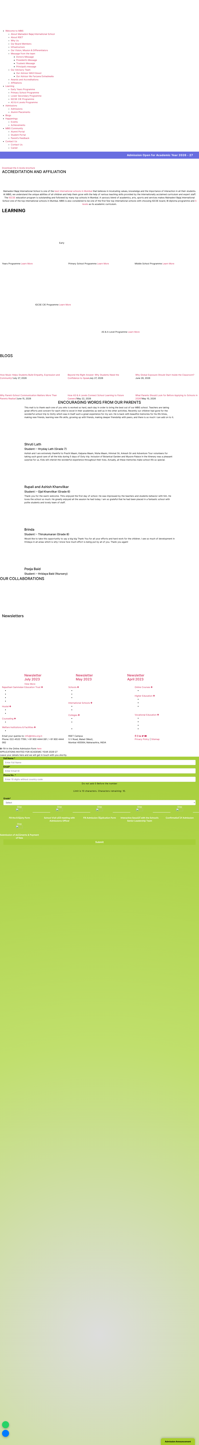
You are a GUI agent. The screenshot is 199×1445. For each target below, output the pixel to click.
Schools (72, 687)
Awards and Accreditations (24, 79)
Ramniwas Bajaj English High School (92, 697)
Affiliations (16, 82)
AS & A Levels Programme (24, 102)
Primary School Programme (25, 92)
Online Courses (143, 687)
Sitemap (155, 739)
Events (14, 121)
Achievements (18, 125)
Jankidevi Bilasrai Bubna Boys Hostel (26, 713)
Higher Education (144, 695)
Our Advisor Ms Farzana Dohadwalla (35, 76)
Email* (6, 766)
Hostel (5, 706)
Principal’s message (26, 66)
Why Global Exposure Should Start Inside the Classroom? (164, 374)
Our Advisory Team (20, 69)
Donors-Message (25, 56)
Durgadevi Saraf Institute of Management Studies (165, 699)
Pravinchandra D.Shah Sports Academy (27, 730)
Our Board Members (21, 43)
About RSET (17, 37)
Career (14, 147)
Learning (9, 86)
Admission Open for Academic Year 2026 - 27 (54, 155)
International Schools (79, 702)
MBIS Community (14, 128)
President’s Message (26, 60)
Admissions (11, 105)
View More (29, 684)
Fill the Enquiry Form (14, 346)
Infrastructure (18, 47)
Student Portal (18, 134)
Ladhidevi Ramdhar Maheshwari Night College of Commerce (99, 723)
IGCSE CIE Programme (22, 99)
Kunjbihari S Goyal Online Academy (158, 690)
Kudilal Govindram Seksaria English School (95, 694)
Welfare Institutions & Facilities (18, 727)
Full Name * (9, 758)
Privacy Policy (142, 739)
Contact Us (11, 141)
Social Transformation (18, 694)
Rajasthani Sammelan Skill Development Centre (164, 725)
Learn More (27, 263)
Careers (11, 701)
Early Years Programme (23, 89)
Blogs (8, 115)
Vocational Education (146, 714)
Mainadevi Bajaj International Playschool (94, 709)
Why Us (15, 40)
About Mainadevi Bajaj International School (33, 34)
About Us (12, 690)
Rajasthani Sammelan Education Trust (21, 687)
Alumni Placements (20, 112)
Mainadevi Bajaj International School (92, 706)
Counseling (8, 718)
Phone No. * (9, 775)
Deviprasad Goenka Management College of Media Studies (166, 708)
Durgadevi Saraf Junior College (90, 728)
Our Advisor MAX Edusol (28, 73)
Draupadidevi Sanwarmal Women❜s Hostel (28, 709)
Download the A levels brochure (18, 168)
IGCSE (12, 197)
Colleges (73, 715)
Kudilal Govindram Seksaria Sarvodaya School (97, 690)
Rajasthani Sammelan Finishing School (159, 718)
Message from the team (23, 53)
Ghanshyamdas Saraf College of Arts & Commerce (100, 718)
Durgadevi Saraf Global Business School (160, 702)
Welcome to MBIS (14, 30)
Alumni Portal (18, 131)
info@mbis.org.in (33, 736)
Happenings (11, 118)
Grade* (7, 798)
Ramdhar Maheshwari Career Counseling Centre (32, 721)
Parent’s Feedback (20, 138)
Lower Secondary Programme (26, 95)
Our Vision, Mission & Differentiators (29, 50)
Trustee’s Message (25, 63)
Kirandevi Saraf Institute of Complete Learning (164, 728)
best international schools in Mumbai (73, 191)
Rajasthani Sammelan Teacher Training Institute (164, 721)
